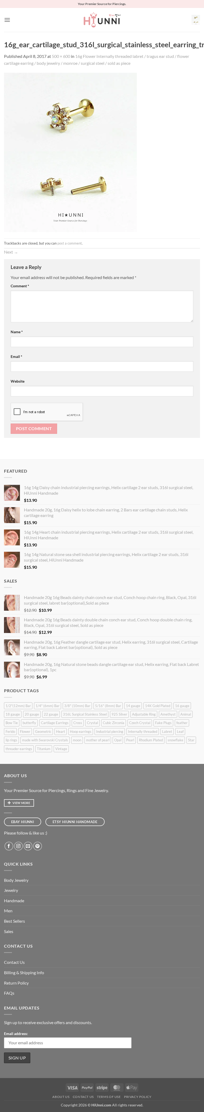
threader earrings (19, 749)
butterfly (29, 723)
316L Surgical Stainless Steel (85, 714)
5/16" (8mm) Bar (108, 706)
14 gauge (133, 706)
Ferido (10, 731)
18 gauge (13, 714)
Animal (185, 714)
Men (8, 910)
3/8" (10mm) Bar (77, 706)
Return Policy (16, 982)
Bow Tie (12, 723)
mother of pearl (97, 740)
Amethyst (168, 714)
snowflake (175, 740)
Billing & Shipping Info (24, 972)
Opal (117, 740)
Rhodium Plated (151, 740)
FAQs (9, 992)
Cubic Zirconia (113, 723)
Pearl (130, 740)
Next (11, 251)
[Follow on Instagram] (18, 846)
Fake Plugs (163, 723)
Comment (20, 286)
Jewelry (11, 890)
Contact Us (14, 962)
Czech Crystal (139, 723)
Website (17, 381)
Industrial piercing (109, 731)
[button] (7, 19)
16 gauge (182, 706)
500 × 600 (61, 56)
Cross (77, 723)
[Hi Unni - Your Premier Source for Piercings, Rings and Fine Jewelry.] (102, 20)
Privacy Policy (138, 1097)
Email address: (16, 1033)
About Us (60, 1097)
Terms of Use (109, 1097)
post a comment (69, 243)
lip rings (11, 740)
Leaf (180, 731)
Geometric (43, 731)
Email (16, 356)
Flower (25, 731)
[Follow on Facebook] (9, 846)
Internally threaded (142, 731)
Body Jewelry (16, 880)
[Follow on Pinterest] (37, 846)
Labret (167, 731)
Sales (8, 931)
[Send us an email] (28, 846)
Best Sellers (14, 920)
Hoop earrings (80, 731)
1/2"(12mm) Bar (18, 706)
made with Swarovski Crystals (45, 740)
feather (182, 723)
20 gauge (32, 714)
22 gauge (51, 714)
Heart (60, 731)
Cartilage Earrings (55, 723)
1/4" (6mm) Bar (48, 706)
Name (17, 332)
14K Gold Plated (157, 706)
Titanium (43, 749)
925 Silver (119, 714)
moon (77, 740)
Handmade (14, 900)
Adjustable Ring (144, 714)
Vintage (61, 749)
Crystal (92, 723)
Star (191, 740)
